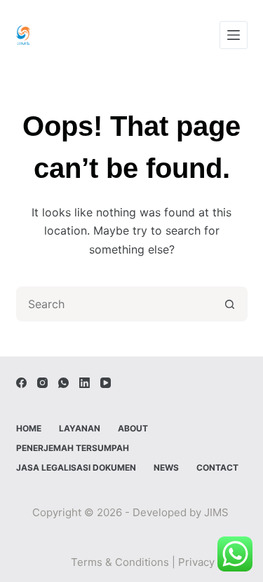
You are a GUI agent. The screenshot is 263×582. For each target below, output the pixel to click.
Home (28, 428)
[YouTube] (105, 382)
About (133, 428)
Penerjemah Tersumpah (72, 448)
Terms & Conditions (120, 562)
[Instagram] (42, 382)
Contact (217, 467)
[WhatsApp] (63, 382)
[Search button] (230, 304)
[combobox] (116, 303)
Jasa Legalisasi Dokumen (76, 467)
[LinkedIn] (84, 382)
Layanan (79, 428)
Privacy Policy (213, 562)
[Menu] (234, 35)
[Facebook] (21, 382)
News (166, 467)
